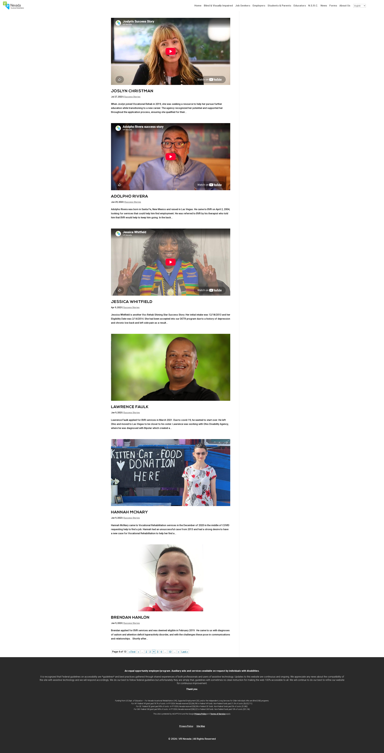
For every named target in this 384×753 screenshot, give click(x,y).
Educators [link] (300, 5)
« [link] (138, 651)
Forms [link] (333, 5)
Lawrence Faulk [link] (130, 407)
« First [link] (132, 651)
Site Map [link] (200, 726)
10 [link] (170, 651)
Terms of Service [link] (218, 714)
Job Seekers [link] (242, 5)
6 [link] (161, 651)
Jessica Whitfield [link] (131, 302)
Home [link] (197, 5)
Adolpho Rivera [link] (129, 197)
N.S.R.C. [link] (313, 5)
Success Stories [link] (132, 97)
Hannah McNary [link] (129, 512)
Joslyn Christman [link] (132, 91)
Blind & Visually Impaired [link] (218, 5)
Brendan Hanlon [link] (130, 618)
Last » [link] (185, 651)
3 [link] (150, 651)
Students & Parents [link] (279, 5)
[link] (13, 8)
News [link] (324, 5)
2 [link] (146, 651)
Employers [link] (259, 5)
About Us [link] (344, 5)
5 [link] (157, 651)
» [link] (178, 651)
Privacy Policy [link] (200, 714)
